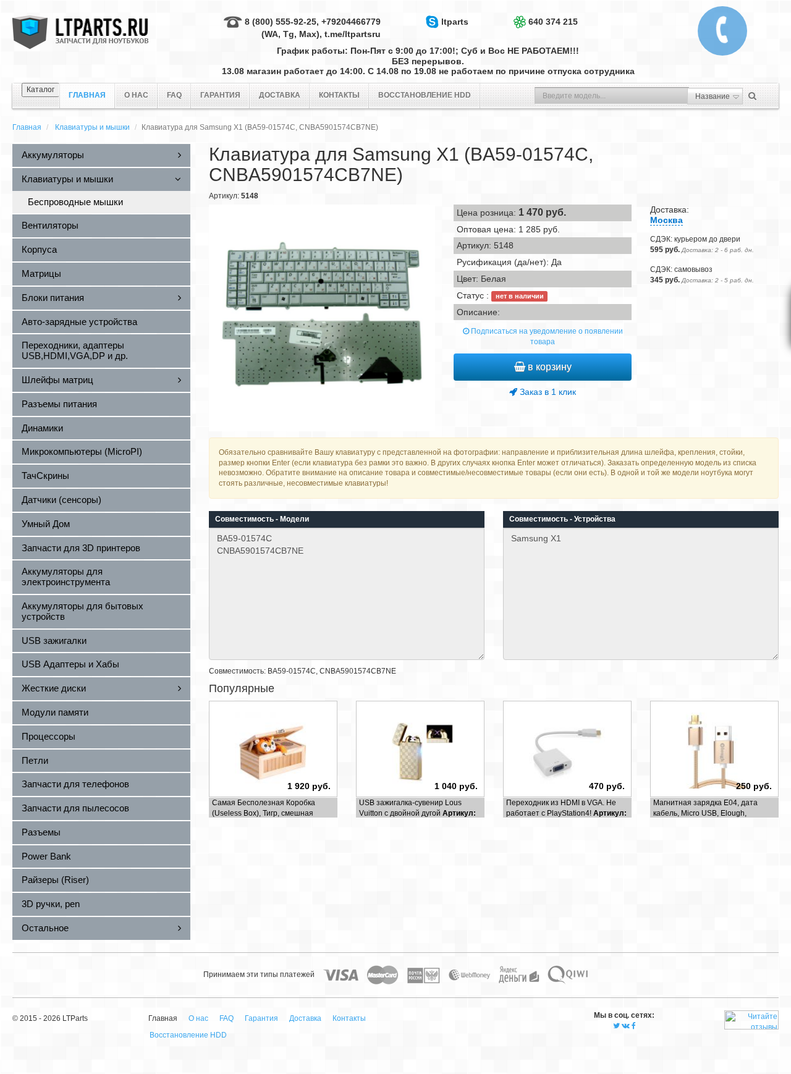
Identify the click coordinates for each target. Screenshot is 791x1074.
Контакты (339, 95)
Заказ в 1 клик (546, 392)
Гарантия (220, 95)
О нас (136, 95)
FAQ (174, 95)
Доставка (279, 95)
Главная (26, 127)
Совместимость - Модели (262, 519)
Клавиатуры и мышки (92, 127)
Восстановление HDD (424, 95)
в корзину (548, 367)
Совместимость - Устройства (562, 519)
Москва (666, 220)
